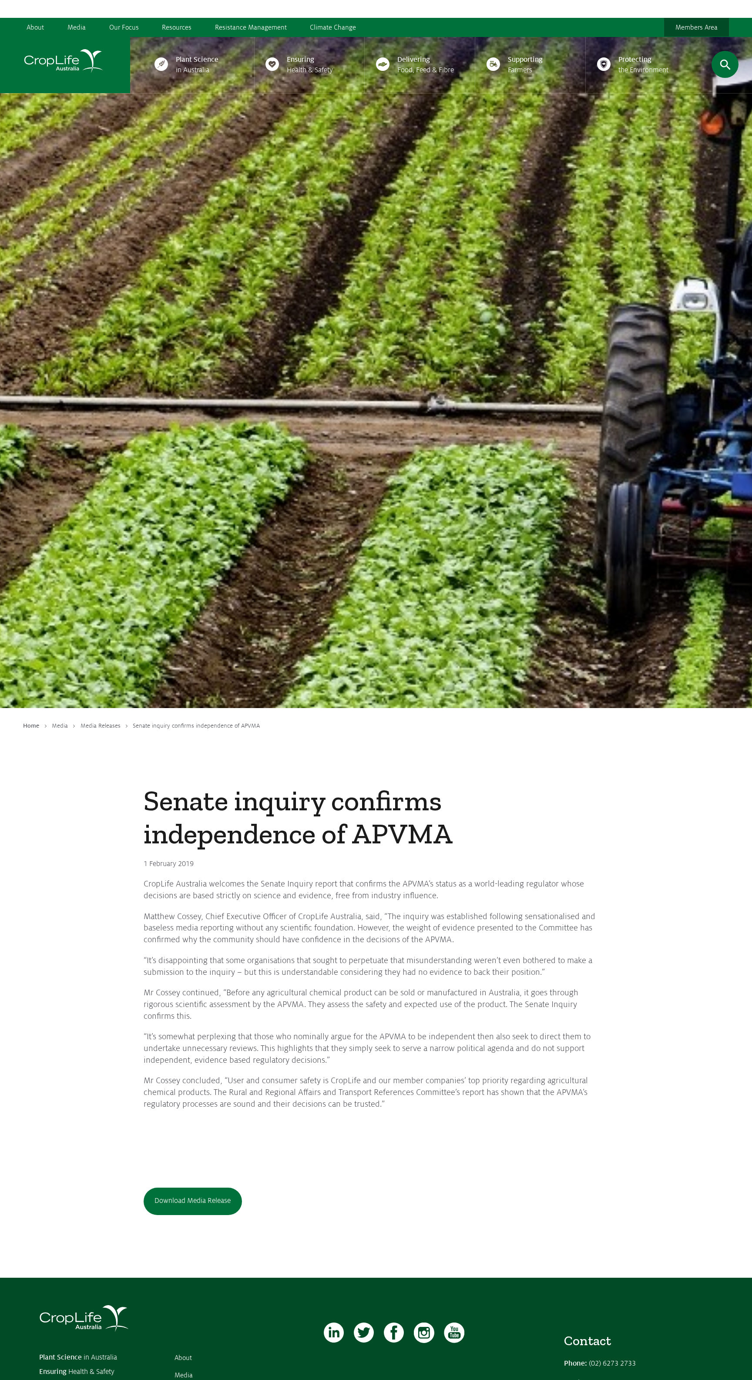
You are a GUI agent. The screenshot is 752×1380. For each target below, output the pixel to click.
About (35, 27)
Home (31, 725)
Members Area (696, 27)
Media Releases (101, 725)
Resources (176, 27)
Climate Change (333, 27)
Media (76, 27)
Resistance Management (251, 27)
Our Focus (124, 27)
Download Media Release (192, 1201)
